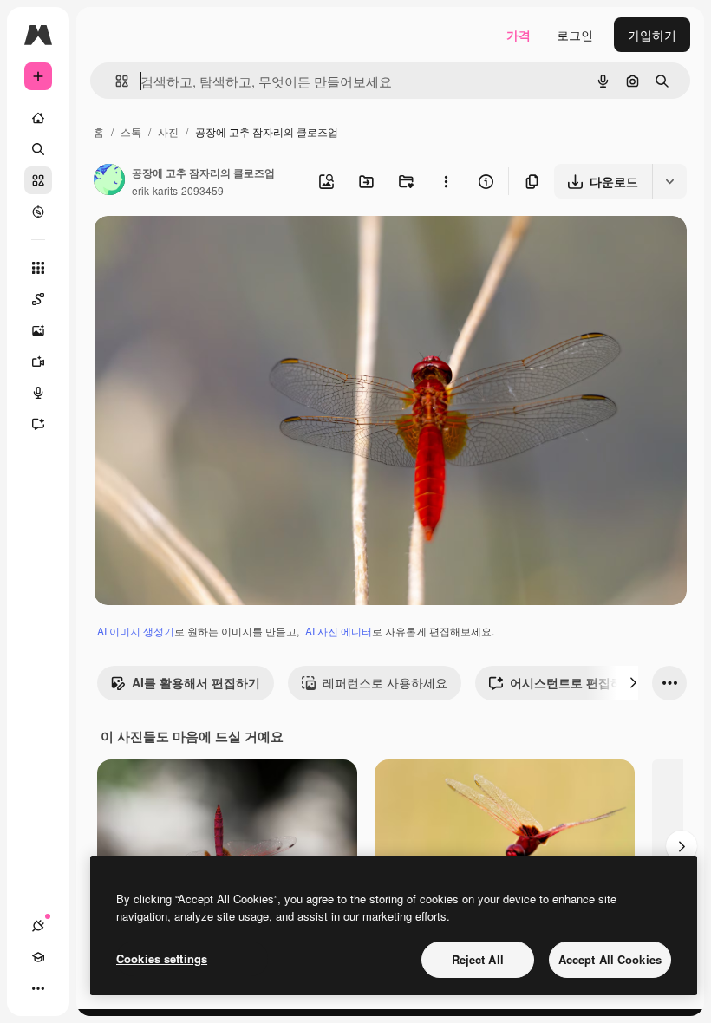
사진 (168, 131)
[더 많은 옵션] (445, 181)
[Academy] (38, 957)
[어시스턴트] (38, 424)
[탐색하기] (38, 211)
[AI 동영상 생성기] (38, 361)
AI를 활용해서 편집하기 (196, 682)
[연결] (38, 926)
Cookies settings (161, 958)
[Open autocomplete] (115, 81)
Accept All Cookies (610, 959)
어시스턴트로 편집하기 (572, 682)
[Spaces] (38, 299)
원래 (193, 249)
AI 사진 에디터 (338, 630)
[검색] (38, 149)
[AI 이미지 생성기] (38, 330)
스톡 (131, 131)
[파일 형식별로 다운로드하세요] (669, 181)
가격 (518, 34)
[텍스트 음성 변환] (38, 393)
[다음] (633, 683)
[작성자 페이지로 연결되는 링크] (109, 181)
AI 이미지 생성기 (135, 630)
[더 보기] (38, 988)
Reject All (478, 959)
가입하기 (652, 34)
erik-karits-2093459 (178, 190)
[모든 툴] (38, 268)
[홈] (38, 118)
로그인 (575, 34)
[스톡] (38, 180)
